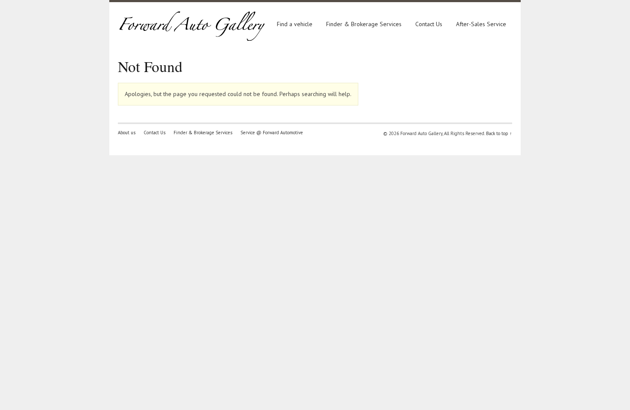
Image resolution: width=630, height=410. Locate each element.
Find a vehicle (294, 24)
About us (126, 133)
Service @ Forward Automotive (271, 133)
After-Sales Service (481, 24)
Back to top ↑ (499, 133)
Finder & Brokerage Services (364, 24)
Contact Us (428, 24)
